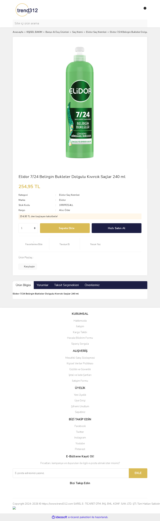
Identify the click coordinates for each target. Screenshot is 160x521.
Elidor (62, 200)
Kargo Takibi (80, 332)
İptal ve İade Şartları (80, 375)
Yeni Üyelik (80, 395)
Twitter (80, 432)
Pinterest (80, 449)
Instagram (80, 437)
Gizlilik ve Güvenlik (80, 369)
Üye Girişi (80, 400)
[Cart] (143, 10)
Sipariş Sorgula (80, 344)
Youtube (80, 443)
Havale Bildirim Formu (80, 338)
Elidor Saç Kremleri (69, 194)
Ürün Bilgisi (23, 285)
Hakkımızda (80, 321)
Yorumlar (42, 285)
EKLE (138, 473)
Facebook (80, 426)
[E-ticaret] (79, 517)
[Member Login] (135, 10)
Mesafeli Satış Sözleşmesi (80, 358)
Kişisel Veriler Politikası (80, 363)
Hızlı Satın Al (116, 228)
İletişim (80, 326)
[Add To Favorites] (34, 244)
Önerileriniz (92, 285)
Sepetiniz (80, 412)
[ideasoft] (59, 517)
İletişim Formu (80, 381)
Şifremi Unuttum (80, 406)
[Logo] (27, 9)
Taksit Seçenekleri (66, 285)
